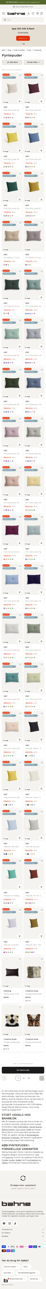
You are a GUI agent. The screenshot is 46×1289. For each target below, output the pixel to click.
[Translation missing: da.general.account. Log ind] (28, 13)
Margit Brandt (35, 1126)
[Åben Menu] (3, 13)
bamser (16, 1137)
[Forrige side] (4, 1077)
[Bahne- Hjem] (16, 13)
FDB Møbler (23, 1126)
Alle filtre (14, 62)
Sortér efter (32, 62)
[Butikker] (37, 13)
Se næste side (23, 1070)
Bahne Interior (8, 1129)
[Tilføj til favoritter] (20, 75)
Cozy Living (21, 1129)
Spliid (28, 1129)
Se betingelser (23, 32)
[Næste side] (41, 1077)
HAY (15, 1126)
